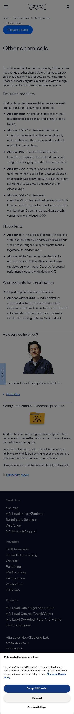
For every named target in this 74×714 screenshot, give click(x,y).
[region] (37, 683)
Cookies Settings (37, 707)
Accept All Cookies (37, 688)
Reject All (37, 698)
